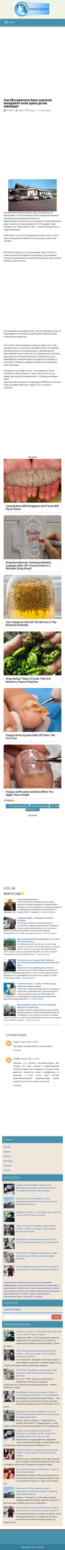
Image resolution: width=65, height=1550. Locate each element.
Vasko (16, 1042)
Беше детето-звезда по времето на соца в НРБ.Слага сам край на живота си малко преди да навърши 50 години (37, 1414)
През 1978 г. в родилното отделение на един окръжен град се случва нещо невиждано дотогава (36, 1256)
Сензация (40, 1547)
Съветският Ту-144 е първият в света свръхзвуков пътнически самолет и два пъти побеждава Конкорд (37, 1201)
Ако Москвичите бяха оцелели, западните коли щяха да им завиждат (28, 103)
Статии (31, 110)
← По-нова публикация (17, 806)
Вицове (7, 1147)
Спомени (8, 1165)
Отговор (17, 1050)
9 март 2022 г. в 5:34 (30, 1059)
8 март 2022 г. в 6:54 (29, 1042)
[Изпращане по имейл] (4, 888)
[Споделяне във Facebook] (13, 888)
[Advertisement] (32, 64)
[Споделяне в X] (10, 888)
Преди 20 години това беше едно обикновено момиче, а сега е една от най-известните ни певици (37, 1453)
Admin (21, 110)
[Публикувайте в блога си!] (7, 888)
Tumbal (16, 1059)
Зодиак (7, 1152)
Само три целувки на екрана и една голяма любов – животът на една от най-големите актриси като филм (36, 1229)
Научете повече (48, 912)
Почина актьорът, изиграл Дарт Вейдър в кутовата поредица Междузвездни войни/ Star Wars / (38, 962)
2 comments (44, 110)
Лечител (7, 1156)
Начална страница (39, 806)
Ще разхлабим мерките (27, 899)
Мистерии (8, 1161)
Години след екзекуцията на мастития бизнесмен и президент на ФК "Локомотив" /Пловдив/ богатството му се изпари (36, 1188)
